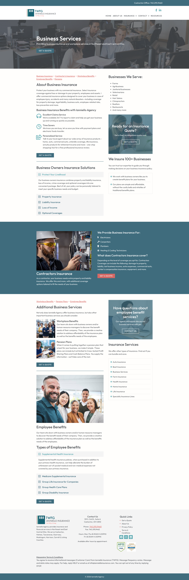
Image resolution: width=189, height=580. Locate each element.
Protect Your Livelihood (53, 174)
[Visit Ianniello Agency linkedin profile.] (131, 537)
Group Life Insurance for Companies (60, 481)
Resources (156, 16)
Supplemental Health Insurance (57, 454)
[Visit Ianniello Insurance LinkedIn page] (160, 10)
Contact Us (130, 331)
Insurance (129, 16)
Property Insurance (51, 196)
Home (108, 16)
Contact (142, 16)
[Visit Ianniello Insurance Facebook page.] (156, 10)
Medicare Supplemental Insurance (59, 476)
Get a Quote (130, 142)
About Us (117, 16)
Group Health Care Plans (54, 487)
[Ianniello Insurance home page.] (41, 13)
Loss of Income (49, 207)
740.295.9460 (95, 526)
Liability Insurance (51, 202)
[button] (70, 174)
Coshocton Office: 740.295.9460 (148, 3)
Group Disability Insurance (55, 492)
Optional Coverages (52, 213)
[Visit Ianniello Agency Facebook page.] (121, 537)
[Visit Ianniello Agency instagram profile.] (126, 537)
